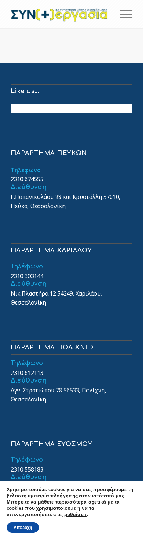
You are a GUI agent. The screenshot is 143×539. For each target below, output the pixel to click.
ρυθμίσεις (75, 515)
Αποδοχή (23, 527)
